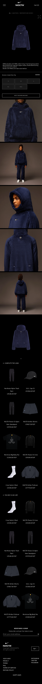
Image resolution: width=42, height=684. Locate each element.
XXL (21, 87)
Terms (5, 663)
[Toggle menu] (4, 5)
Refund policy (8, 670)
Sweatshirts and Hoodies (26, 13)
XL (8, 87)
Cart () (36, 5)
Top (34, 649)
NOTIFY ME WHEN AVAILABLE (21, 95)
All (10, 13)
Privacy (6, 661)
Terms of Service (9, 668)
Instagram (35, 658)
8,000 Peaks (15, 13)
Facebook (34, 662)
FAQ (4, 665)
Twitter (34, 660)
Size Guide (7, 658)
